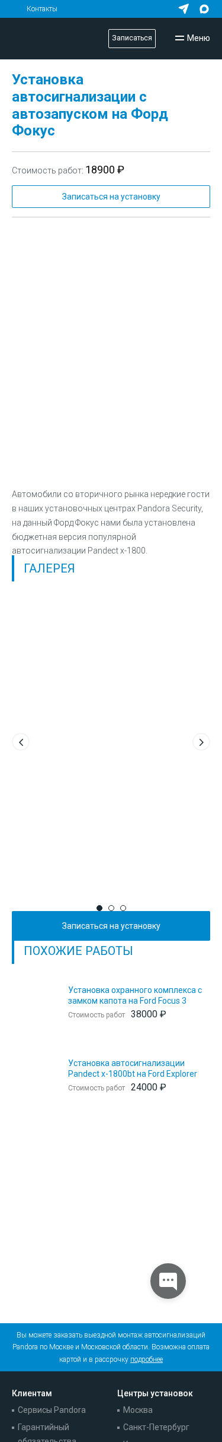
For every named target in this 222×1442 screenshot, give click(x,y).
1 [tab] (99, 908)
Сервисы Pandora (52, 1410)
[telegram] (183, 9)
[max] (204, 9)
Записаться (132, 38)
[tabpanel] (111, 738)
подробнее (146, 1359)
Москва (138, 1410)
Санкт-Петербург (156, 1427)
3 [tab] (123, 908)
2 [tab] (111, 908)
